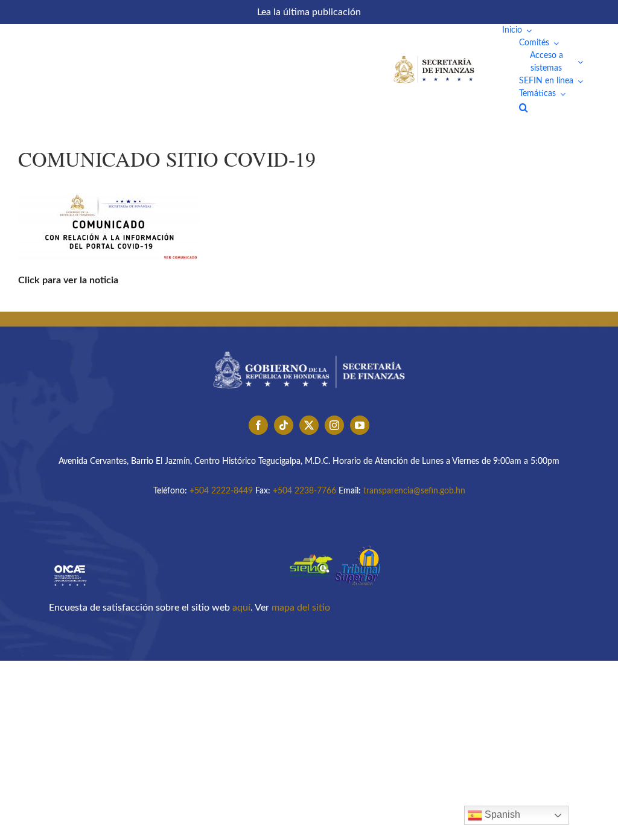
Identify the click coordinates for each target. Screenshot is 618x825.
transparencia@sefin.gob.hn (414, 491)
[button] (523, 107)
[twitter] (309, 425)
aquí (241, 607)
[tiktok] (283, 425)
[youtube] (359, 425)
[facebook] (258, 425)
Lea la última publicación (309, 12)
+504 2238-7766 (304, 491)
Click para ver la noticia (68, 280)
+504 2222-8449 (221, 491)
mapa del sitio (301, 607)
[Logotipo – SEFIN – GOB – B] (309, 347)
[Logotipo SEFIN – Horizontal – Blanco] (434, 58)
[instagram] (334, 425)
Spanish (501, 814)
